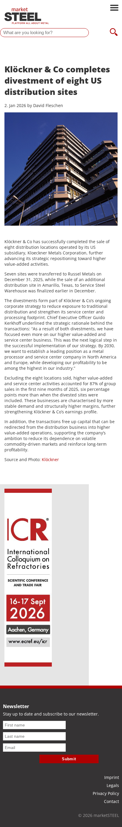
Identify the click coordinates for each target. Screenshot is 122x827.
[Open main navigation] (114, 8)
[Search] (114, 32)
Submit (69, 759)
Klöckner (50, 459)
